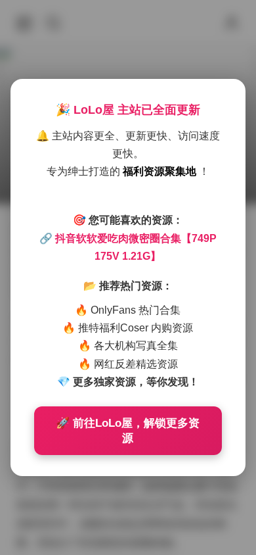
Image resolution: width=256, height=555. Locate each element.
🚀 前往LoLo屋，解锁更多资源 (128, 431)
